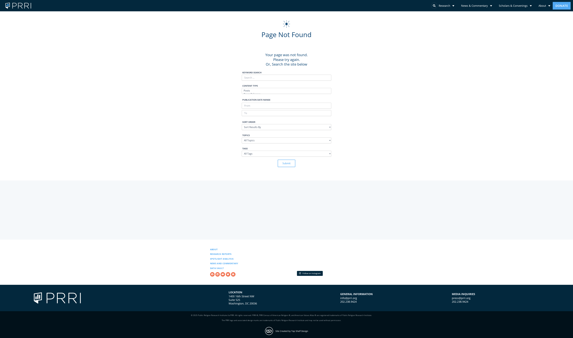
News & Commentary (474, 5)
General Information (356, 303)
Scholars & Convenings (513, 5)
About (542, 5)
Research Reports (221, 255)
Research (444, 5)
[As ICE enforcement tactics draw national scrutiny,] (345, 260)
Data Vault (217, 269)
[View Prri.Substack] (233, 276)
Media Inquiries (463, 303)
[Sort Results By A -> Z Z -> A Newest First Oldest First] (286, 125)
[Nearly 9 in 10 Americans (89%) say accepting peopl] (309, 260)
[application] (453, 6)
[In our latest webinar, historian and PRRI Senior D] (273, 260)
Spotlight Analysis (222, 260)
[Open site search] (434, 6)
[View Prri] (228, 276)
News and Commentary (224, 265)
